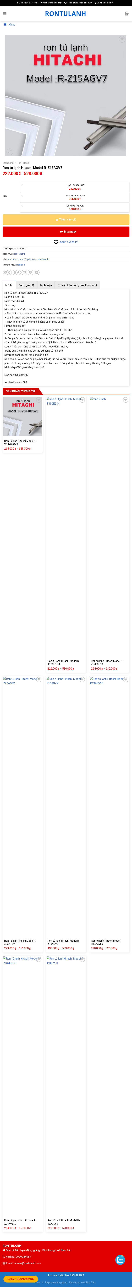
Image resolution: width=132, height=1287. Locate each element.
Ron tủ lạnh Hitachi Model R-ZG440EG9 (20, 1222)
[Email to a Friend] (24, 272)
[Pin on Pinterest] (30, 272)
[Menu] (5, 13)
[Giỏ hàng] (127, 13)
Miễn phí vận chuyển (52, 3)
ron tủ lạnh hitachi (40, 259)
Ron (5, 196)
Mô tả (9, 285)
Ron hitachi (13, 259)
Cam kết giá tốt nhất (28, 3)
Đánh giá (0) (26, 285)
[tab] (9, 285)
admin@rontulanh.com (27, 1263)
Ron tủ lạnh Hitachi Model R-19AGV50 (64, 1222)
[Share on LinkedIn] (37, 272)
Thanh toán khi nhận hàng (79, 3)
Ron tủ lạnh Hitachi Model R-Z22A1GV (20, 942)
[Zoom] (10, 152)
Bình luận (46, 285)
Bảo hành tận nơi (104, 3)
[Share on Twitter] (18, 272)
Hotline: (21, 1279)
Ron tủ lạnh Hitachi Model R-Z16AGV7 (64, 942)
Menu (12, 24)
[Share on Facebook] (12, 272)
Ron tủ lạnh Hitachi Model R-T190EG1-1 (64, 663)
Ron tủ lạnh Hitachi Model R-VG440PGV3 (20, 443)
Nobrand (20, 264)
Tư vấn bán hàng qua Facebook (77, 285)
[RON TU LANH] (66, 13)
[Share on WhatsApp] (6, 272)
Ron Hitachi (23, 162)
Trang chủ (8, 162)
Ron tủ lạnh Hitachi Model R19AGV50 (105, 942)
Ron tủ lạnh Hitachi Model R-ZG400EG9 (107, 663)
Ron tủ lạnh (25, 259)
